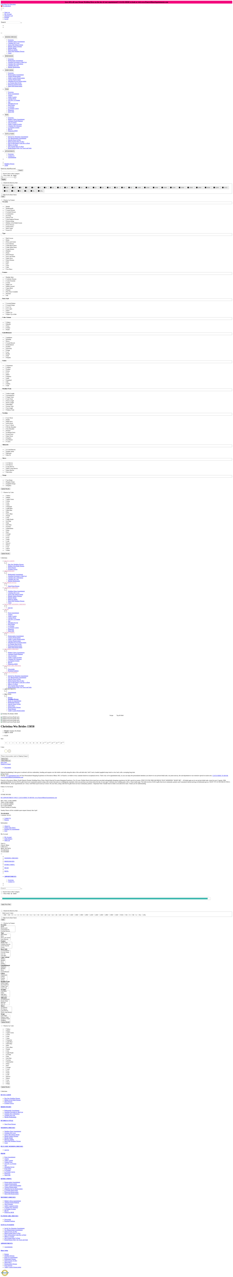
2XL (41, 191)
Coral (7, 536)
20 (88, 187)
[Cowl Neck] (5, 991)
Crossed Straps (10, 305)
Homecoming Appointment (16, 636)
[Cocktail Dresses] (8, 931)
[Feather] (4, 978)
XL (33, 191)
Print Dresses (10, 254)
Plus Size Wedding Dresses (16, 564)
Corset (8, 282)
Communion (9, 214)
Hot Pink (8, 525)
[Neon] (3, 962)
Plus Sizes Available (12, 292)
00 (15, 187)
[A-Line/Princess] (5, 999)
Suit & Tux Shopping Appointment (18, 676)
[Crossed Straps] (5, 952)
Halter (8, 420)
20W (165, 187)
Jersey (8, 371)
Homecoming (10, 221)
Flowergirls (11, 669)
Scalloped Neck (10, 432)
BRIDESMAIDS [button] (6, 1107)
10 (53, 187)
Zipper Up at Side (11, 314)
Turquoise (9, 506)
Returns (10, 697)
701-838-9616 (7, 6)
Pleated (8, 290)
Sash (7, 355)
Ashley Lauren (12, 616)
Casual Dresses (10, 210)
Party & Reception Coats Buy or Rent (19, 682)
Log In (6, 19)
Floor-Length (10, 401)
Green (8, 501)
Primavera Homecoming (15, 646)
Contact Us (7, 818)
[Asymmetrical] (5, 985)
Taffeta (8, 384)
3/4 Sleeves (9, 465)
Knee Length (10, 402)
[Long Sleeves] (6, 1010)
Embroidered (10, 345)
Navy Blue (9, 514)
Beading (8, 339)
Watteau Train (10, 410)
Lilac (7, 517)
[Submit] (21, 22)
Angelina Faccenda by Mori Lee (17, 576)
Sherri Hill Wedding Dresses (16, 601)
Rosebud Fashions (13, 671)
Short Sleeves (10, 470)
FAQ (5, 831)
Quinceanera (9, 226)
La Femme (11, 626)
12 (60, 187)
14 (67, 187)
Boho (7, 240)
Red (7, 532)
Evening (8, 215)
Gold (7, 541)
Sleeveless (9, 472)
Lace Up (8, 307)
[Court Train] (5, 988)
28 (117, 187)
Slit (7, 295)
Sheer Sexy (9, 258)
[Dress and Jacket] (6, 938)
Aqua (7, 505)
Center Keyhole (10, 281)
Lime (7, 503)
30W (208, 187)
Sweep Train (9, 406)
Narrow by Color (9, 492)
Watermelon (9, 528)
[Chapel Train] (5, 986)
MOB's (6, 871)
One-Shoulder (10, 429)
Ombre (8, 328)
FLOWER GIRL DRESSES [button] (9, 1216)
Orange (8, 534)
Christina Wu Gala (13, 579)
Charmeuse (9, 365)
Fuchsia (8, 526)
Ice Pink (8, 521)
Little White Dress (11, 247)
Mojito (8, 497)
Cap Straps (9, 480)
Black (8, 545)
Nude (7, 539)
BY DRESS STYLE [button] (7, 1120)
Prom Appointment (13, 613)
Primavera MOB (13, 664)
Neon (7, 326)
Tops (7, 265)
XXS (225, 187)
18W (156, 187)
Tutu (7, 267)
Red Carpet (9, 228)
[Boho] (6, 936)
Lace (7, 352)
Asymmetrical (10, 395)
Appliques (9, 337)
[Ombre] (3, 963)
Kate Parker (11, 624)
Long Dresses (10, 249)
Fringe (8, 350)
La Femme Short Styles (14, 644)
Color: (2, 747)
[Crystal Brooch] (5, 972)
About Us (7, 826)
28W (199, 187)
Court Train (9, 399)
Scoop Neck (9, 434)
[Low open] (5, 955)
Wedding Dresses (13, 699)
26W (191, 187)
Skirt (7, 262)
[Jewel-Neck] (5, 996)
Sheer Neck (9, 436)
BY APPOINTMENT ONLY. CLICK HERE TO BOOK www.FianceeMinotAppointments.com (29, 797)
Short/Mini (9, 404)
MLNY (10, 662)
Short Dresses (10, 260)
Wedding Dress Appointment (16, 591)
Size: (2, 738)
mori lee (10, 608)
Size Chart (4, 762)
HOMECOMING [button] (6, 1178)
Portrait (8, 430)
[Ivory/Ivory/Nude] (9, 751)
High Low (9, 284)
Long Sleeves (10, 466)
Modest (8, 251)
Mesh (7, 374)
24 (103, 187)
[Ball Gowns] (6, 934)
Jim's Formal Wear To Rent (16, 685)
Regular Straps (10, 482)
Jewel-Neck (9, 423)
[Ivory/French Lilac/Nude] (5, 751)
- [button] (5, 562)
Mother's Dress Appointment (16, 652)
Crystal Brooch (10, 343)
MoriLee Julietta (12, 599)
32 (131, 187)
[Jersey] (4, 980)
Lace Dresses (10, 243)
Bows (8, 341)
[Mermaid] (5, 1002)
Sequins (8, 357)
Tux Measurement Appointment (17, 677)
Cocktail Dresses (11, 212)
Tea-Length (9, 408)
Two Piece (9, 269)
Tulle (7, 385)
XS (7, 191)
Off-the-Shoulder (11, 427)
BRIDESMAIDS (9, 861)
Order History (8, 839)
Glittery (8, 322)
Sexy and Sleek (10, 256)
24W (182, 187)
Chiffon (8, 367)
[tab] (118, 565)
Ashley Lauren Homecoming (16, 639)
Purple (8, 515)
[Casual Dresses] (8, 929)
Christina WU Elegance (15, 659)
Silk (7, 382)
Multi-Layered (10, 286)
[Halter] (5, 993)
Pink (7, 523)
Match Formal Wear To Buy (16, 681)
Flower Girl (9, 217)
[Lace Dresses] (6, 939)
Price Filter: (7, 175)
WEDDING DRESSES (11, 858)
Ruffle (8, 354)
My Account (8, 14)
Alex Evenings (12, 656)
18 (81, 187)
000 (7, 187)
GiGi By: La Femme (14, 619)
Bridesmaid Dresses (13, 702)
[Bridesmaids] (8, 928)
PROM (6, 868)
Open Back (9, 288)
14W (139, 187)
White (8, 550)
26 (110, 187)
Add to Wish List (5, 760)
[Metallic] (3, 960)
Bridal (8, 206)
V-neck (8, 441)
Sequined (9, 380)
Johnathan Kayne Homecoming (17, 642)
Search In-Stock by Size (11, 182)
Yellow (8, 495)
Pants (7, 253)
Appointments (12, 692)
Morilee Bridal (12, 598)
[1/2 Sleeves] (6, 1007)
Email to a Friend (6, 764)
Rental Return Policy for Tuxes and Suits (19, 687)
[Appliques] (5, 967)
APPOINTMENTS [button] (10, 689)
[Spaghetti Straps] (5, 1019)
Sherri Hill (11, 631)
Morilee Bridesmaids (14, 581)
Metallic (8, 324)
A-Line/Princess (10, 449)
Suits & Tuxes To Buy (14, 679)
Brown (8, 543)
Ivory (7, 537)
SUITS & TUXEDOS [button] (7, 1225)
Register (6, 17)
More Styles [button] (7, 694)
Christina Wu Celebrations (15, 577)
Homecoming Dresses (14, 707)
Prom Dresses (10, 225)
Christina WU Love (13, 593)
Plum (7, 530)
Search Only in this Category (11, 173)
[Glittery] (3, 959)
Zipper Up (9, 312)
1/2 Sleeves (9, 463)
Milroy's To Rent (13, 684)
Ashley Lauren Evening (15, 657)
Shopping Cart (8, 15)
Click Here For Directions (8, 4)
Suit (7, 264)
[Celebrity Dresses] (6, 944)
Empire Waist (10, 451)
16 (74, 187)
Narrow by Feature (9, 200)
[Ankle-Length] (5, 983)
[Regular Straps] (5, 1017)
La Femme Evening (13, 661)
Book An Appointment (14, 701)
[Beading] (5, 968)
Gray (7, 546)
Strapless (8, 438)
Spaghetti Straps (10, 484)
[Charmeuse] (4, 975)
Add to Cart (4, 759)
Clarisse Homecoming (14, 641)
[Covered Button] (5, 951)
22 (95, 187)
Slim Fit (8, 455)
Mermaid (8, 453)
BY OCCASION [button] (6, 1095)
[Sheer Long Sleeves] (6, 1012)
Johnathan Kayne (13, 622)
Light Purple (9, 519)
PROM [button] (3, 1153)
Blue (7, 512)
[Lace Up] (5, 954)
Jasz (9, 621)
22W (173, 187)
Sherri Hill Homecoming (15, 647)
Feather (8, 346)
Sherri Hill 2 (11, 706)
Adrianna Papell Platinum (15, 654)
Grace (9, 602)
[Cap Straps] (5, 1015)
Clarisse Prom (12, 618)
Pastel (8, 329)
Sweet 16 (9, 230)
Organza (8, 376)
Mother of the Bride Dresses (16, 566)
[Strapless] (5, 1020)
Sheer (7, 310)
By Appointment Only (13, 775)
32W (217, 187)
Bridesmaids (9, 208)
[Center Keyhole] (6, 946)
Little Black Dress (11, 245)
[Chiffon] (4, 977)
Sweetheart (9, 440)
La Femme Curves (13, 627)
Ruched (8, 293)
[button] (10, 37)
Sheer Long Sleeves (12, 468)
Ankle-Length (10, 393)
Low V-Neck (10, 425)
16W (147, 187)
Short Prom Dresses (13, 586)
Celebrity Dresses (11, 279)
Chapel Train (10, 397)
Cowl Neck (9, 418)
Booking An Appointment (11, 829)
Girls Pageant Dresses (12, 219)
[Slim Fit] (5, 1004)
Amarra (10, 614)
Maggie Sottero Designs (15, 596)
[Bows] (5, 970)
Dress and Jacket (11, 242)
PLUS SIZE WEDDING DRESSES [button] (12, 1146)
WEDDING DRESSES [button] (8, 1127)
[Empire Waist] (5, 1001)
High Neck (9, 421)
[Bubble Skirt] (6, 943)
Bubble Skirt (9, 277)
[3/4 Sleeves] (6, 1009)
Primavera (11, 629)
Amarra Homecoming (14, 637)
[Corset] (6, 947)
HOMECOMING (9, 864)
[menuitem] (118, 12)
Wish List (7, 12)
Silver (8, 548)
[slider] (209, 898)
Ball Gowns (9, 238)
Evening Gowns (12, 569)
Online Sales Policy (10, 827)
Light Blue (9, 508)
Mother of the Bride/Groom (14, 223)
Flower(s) (9, 348)
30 (124, 187)
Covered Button (10, 303)
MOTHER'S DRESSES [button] (8, 1197)
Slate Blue (9, 510)
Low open (9, 309)
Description (7, 767)
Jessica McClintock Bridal (15, 594)
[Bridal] (8, 926)
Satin (7, 378)
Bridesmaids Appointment (15, 574)
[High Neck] (5, 994)
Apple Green (10, 499)
